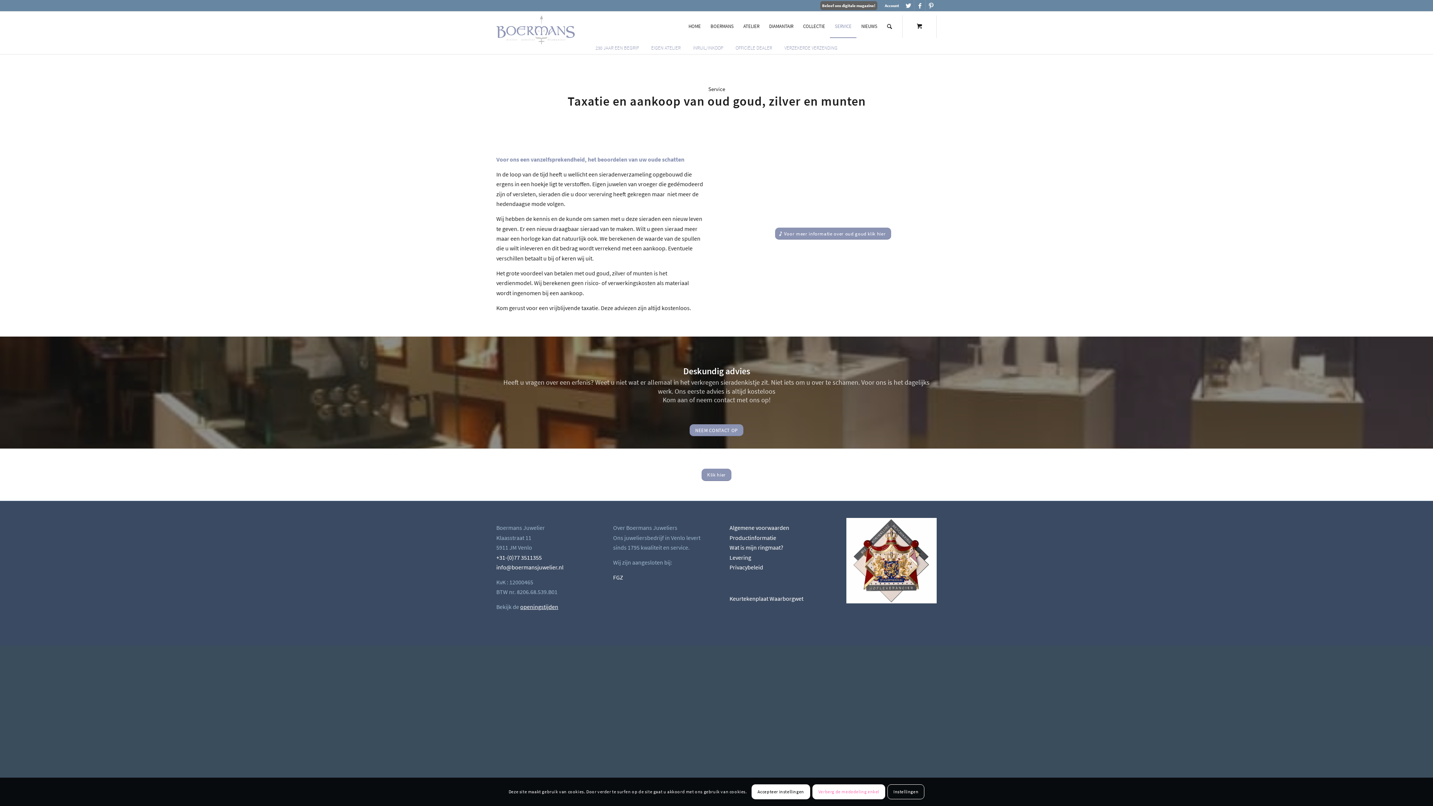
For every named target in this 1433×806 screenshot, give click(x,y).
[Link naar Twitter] (908, 5)
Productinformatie (753, 537)
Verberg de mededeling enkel (848, 791)
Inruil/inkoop (708, 48)
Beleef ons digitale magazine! (848, 5)
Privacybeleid (746, 567)
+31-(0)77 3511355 (519, 557)
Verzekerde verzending (810, 48)
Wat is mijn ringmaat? (756, 547)
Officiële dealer (754, 48)
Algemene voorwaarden (759, 527)
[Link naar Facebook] (919, 5)
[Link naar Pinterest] (931, 5)
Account (892, 5)
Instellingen (905, 791)
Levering (740, 557)
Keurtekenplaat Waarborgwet (766, 598)
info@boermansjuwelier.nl (529, 567)
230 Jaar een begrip (617, 48)
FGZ (618, 577)
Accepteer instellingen (781, 791)
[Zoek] (889, 26)
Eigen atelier (666, 48)
